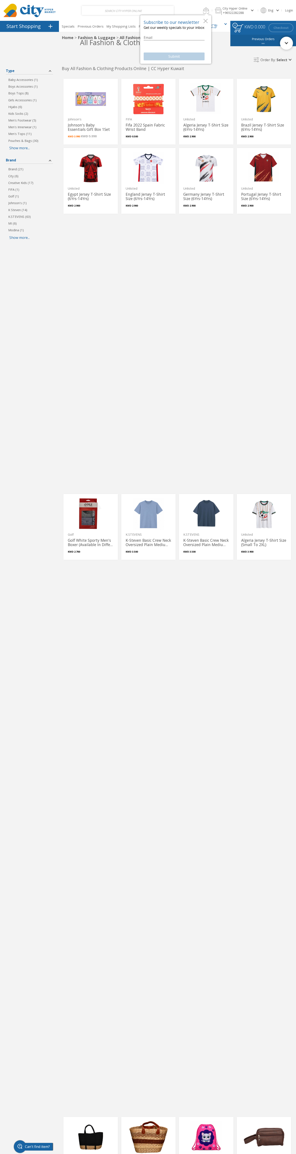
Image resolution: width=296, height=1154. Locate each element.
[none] (90, 111)
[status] (238, 28)
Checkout (281, 28)
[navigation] (29, 26)
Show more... (19, 148)
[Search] (167, 10)
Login (289, 10)
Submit (174, 56)
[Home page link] (29, 10)
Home (67, 37)
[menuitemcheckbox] (29, 80)
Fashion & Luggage (96, 37)
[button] (206, 10)
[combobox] (128, 10)
